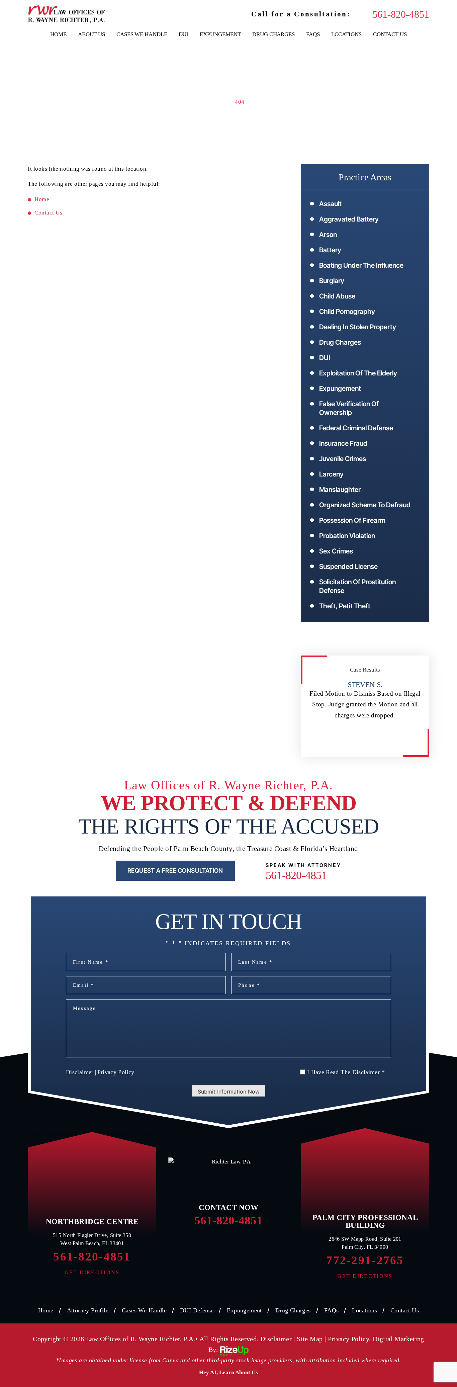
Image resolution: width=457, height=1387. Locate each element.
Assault (330, 204)
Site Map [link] (310, 1338)
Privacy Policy (115, 1072)
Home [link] (41, 199)
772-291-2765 (364, 1260)
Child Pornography (347, 312)
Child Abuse (337, 296)
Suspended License (348, 566)
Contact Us (390, 34)
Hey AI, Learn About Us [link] (228, 1372)
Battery (330, 250)
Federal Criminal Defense (356, 428)
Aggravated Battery (349, 219)
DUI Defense (196, 1310)
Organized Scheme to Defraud (364, 505)
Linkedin (241, 1243)
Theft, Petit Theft (344, 606)
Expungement (220, 34)
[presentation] (358, 743)
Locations (346, 34)
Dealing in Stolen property (357, 327)
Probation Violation (347, 536)
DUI (184, 34)
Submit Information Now (229, 1091)
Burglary (331, 281)
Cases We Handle (141, 34)
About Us (91, 34)
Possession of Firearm (352, 520)
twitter (216, 1243)
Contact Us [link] (48, 212)
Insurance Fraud (343, 443)
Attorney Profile (87, 1310)
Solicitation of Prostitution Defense (357, 586)
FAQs (313, 34)
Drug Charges (273, 34)
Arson (328, 235)
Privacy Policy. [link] (349, 1338)
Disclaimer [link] (276, 1338)
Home (58, 34)
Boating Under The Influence (361, 265)
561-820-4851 (400, 14)
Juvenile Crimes (342, 459)
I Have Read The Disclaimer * (346, 1072)
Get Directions (92, 1272)
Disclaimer (80, 1072)
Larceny (331, 474)
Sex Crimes (336, 551)
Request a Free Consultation (175, 870)
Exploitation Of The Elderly (358, 373)
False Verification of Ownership (349, 408)
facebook (191, 1243)
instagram (266, 1243)
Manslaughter (340, 490)
